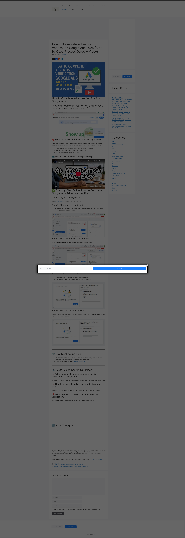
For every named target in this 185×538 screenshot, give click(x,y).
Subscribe (119, 268)
